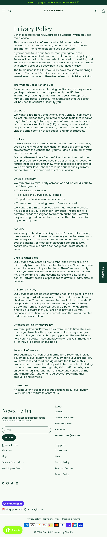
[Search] (10, 11)
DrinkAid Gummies (64, 417)
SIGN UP (9, 437)
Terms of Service (64, 468)
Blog (4, 456)
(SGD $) (16, 509)
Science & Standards (13, 462)
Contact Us (61, 450)
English (36, 509)
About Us (7, 450)
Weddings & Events (12, 468)
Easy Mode (60, 429)
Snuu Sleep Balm (63, 423)
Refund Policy (62, 474)
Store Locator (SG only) (67, 435)
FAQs (57, 456)
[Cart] (103, 11)
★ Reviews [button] (103, 273)
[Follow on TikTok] (12, 483)
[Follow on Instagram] (7, 483)
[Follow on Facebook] (3, 483)
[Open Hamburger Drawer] (3, 11)
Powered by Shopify (62, 532)
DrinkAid (59, 411)
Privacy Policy (62, 462)
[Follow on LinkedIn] (17, 483)
